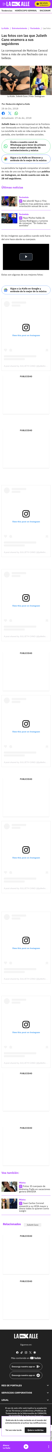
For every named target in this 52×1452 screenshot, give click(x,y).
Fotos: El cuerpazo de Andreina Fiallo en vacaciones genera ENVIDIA (34, 1189)
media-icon (26, 1446)
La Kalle (5, 28)
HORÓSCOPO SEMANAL (26, 10)
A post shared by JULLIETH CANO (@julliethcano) (27, 366)
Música (22, 1182)
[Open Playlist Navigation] (48, 1446)
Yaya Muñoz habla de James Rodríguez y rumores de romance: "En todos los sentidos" (33, 221)
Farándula (35, 28)
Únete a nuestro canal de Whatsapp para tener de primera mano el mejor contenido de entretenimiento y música (28, 146)
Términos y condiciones (22, 1410)
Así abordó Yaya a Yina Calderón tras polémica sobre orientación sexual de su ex (34, 203)
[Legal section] (48, 1400)
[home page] (26, 1336)
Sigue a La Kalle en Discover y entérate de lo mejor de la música (28, 159)
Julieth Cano (32, 1225)
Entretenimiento (19, 28)
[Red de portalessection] (48, 1385)
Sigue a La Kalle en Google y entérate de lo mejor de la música (28, 290)
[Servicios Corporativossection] (48, 1392)
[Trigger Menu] (3, 4)
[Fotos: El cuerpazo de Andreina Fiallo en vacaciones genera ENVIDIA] (9, 1187)
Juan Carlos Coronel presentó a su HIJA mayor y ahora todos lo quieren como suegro (34, 1207)
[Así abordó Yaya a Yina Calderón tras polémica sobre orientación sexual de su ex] (9, 201)
